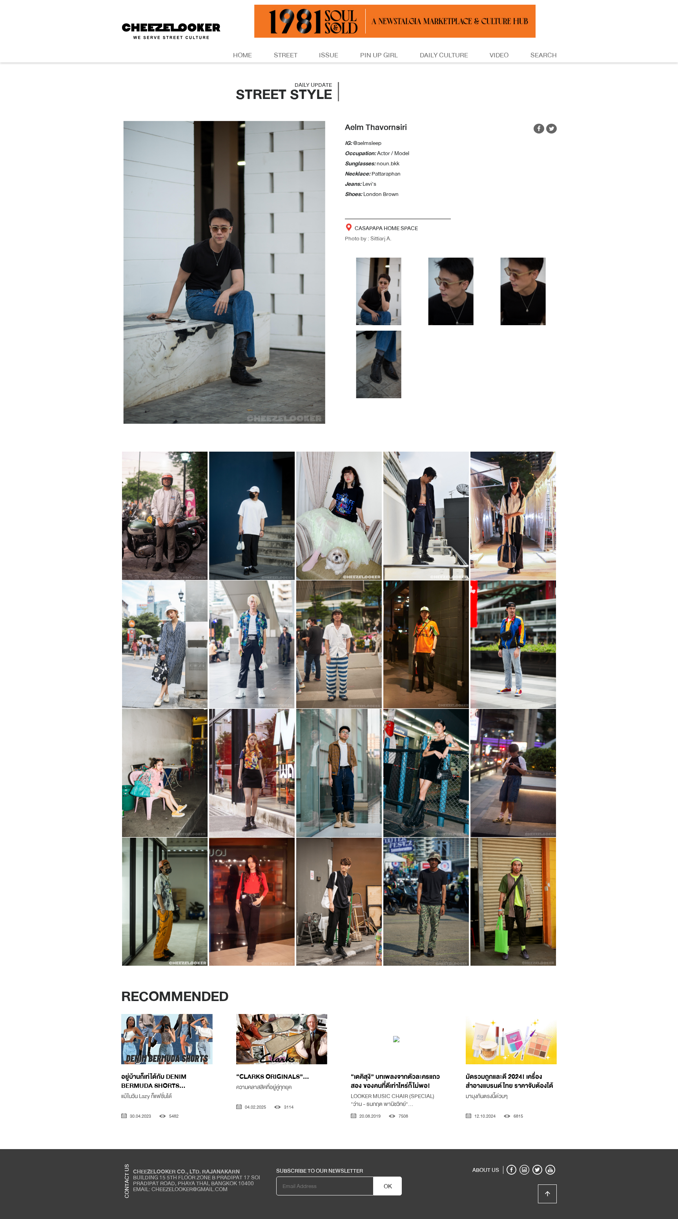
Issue (328, 55)
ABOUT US (485, 1170)
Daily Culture (444, 55)
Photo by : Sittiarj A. (368, 238)
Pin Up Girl (379, 55)
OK (388, 1186)
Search (543, 55)
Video (499, 55)
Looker (524, 1155)
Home (242, 55)
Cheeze (499, 1155)
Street (285, 55)
